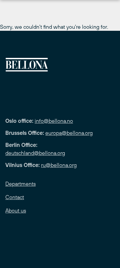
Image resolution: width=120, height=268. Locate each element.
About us (15, 210)
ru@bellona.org (59, 165)
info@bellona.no (54, 121)
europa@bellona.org (69, 133)
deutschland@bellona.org (35, 153)
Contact (14, 197)
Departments (20, 184)
